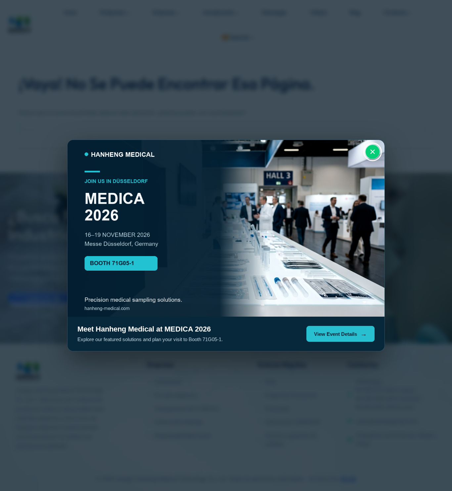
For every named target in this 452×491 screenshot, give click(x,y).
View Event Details (335, 334)
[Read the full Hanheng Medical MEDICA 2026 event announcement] (226, 228)
